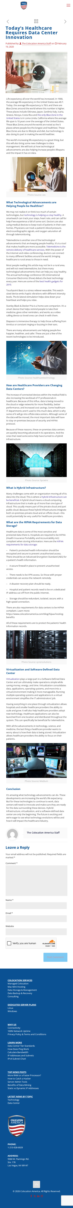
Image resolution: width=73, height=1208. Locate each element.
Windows (12, 1011)
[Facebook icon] (31, 1196)
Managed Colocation (18, 983)
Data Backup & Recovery (20, 993)
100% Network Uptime (19, 1031)
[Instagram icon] (42, 1196)
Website (10, 926)
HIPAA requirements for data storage (34, 543)
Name (9, 900)
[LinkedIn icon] (38, 1196)
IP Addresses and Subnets (21, 1055)
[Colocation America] (24, 5)
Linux (10, 1007)
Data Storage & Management (22, 989)
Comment (11, 863)
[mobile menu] (68, 5)
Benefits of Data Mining (19, 1085)
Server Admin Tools (17, 1081)
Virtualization (13, 678)
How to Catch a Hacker (19, 1078)
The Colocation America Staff (36, 43)
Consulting (13, 996)
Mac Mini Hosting (16, 986)
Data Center (14, 1102)
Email (9, 913)
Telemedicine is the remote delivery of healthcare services (36, 248)
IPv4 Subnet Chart (17, 1058)
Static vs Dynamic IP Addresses (23, 1088)
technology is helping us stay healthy (42, 215)
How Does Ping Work (18, 1049)
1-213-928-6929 (15, 1147)
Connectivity (14, 1027)
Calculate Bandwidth (18, 1052)
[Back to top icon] (36, 1184)
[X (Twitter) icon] (34, 1196)
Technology (13, 1099)
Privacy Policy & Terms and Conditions (27, 1034)
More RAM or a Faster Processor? (24, 1075)
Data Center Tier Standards (21, 1045)
